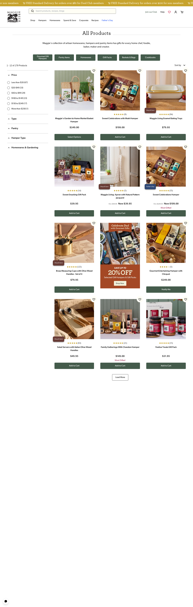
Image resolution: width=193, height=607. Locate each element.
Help (162, 12)
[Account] (175, 12)
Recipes (95, 20)
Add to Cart (120, 137)
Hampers (42, 20)
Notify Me (166, 290)
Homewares (55, 20)
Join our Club (151, 12)
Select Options (74, 137)
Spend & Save (69, 20)
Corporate (83, 20)
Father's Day (107, 20)
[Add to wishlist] (94, 70)
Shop (32, 20)
